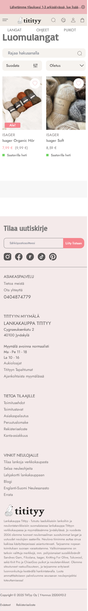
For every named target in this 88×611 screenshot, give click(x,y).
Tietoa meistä (14, 283)
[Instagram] (7, 256)
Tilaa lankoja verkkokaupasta (26, 462)
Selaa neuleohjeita (18, 468)
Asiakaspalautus (16, 416)
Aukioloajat (13, 363)
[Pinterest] (53, 256)
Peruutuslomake (16, 422)
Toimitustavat (13, 409)
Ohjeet (42, 30)
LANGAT (14, 30)
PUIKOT (70, 30)
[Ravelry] (30, 256)
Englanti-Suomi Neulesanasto (26, 488)
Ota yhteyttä (13, 290)
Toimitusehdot (14, 402)
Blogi (8, 481)
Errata (8, 494)
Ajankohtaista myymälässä (24, 376)
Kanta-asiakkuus (16, 435)
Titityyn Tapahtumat (18, 369)
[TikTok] (41, 256)
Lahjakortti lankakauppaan (24, 475)
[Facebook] (19, 256)
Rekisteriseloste (15, 429)
